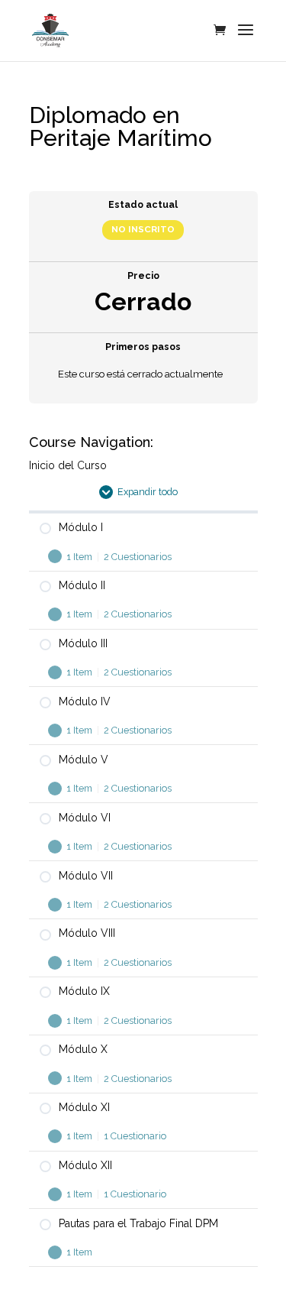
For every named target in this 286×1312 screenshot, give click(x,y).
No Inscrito (143, 229)
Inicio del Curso (68, 465)
